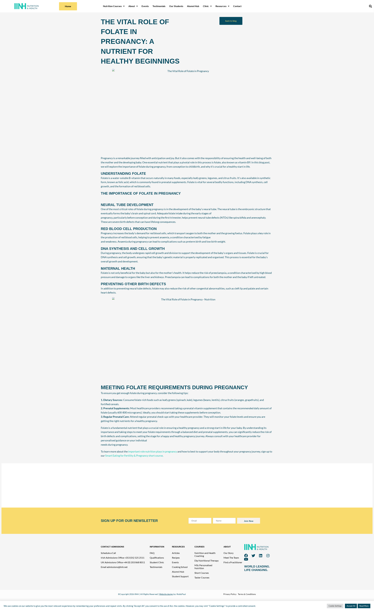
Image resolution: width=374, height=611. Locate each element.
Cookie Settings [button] (335, 606)
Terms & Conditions (247, 594)
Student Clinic (157, 562)
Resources (220, 6)
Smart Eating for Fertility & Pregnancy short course (134, 455)
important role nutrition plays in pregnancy (152, 451)
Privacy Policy (229, 594)
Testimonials (159, 6)
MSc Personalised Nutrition (203, 567)
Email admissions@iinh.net (114, 567)
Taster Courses (201, 577)
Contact (237, 6)
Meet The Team (231, 557)
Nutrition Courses (112, 6)
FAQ (152, 553)
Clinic (206, 6)
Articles (176, 553)
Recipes (176, 557)
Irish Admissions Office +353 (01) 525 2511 (122, 557)
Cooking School (180, 567)
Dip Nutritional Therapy (206, 560)
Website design (166, 594)
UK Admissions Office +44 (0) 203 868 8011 (123, 562)
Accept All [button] (351, 606)
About (131, 6)
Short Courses (201, 572)
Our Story (228, 553)
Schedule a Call (108, 553)
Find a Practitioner (233, 562)
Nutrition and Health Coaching (204, 554)
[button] (370, 6)
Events (145, 6)
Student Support (180, 576)
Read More (364, 606)
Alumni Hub (193, 6)
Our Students (176, 6)
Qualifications (157, 557)
